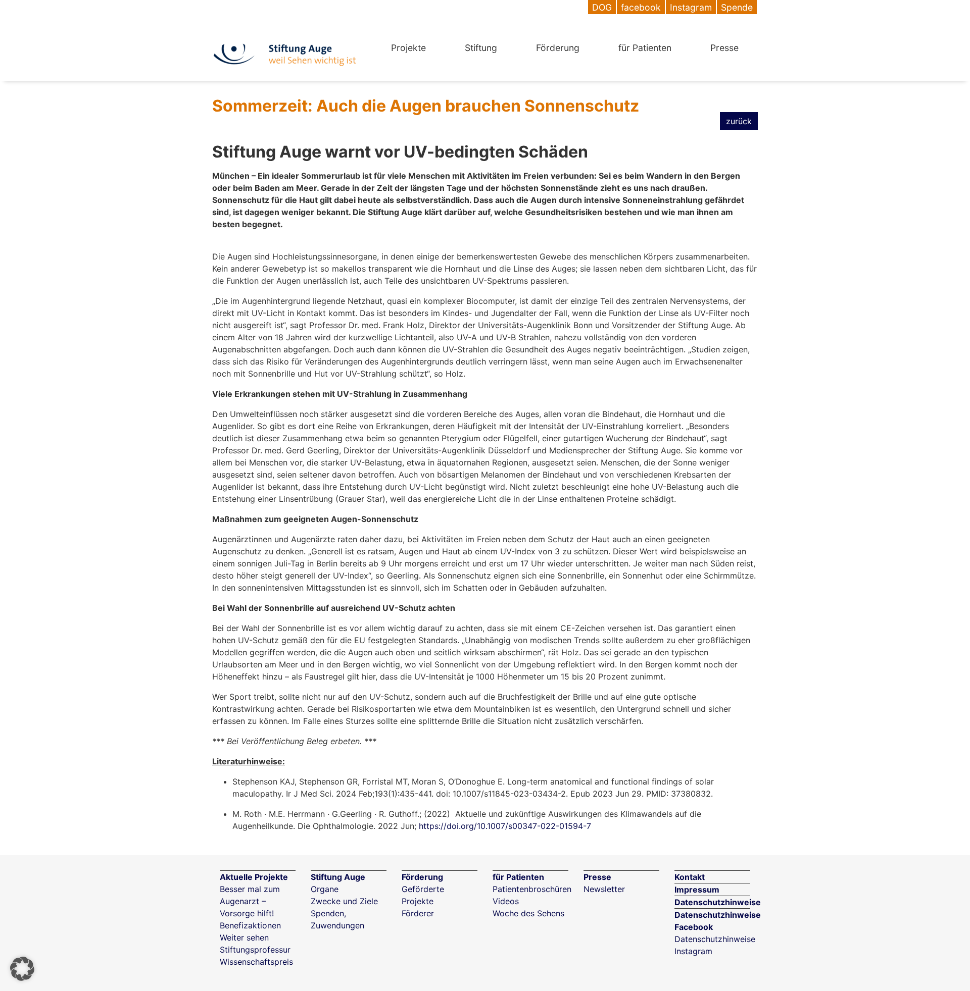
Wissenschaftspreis (256, 962)
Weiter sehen (244, 937)
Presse (724, 47)
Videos (506, 901)
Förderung (557, 47)
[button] (22, 969)
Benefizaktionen (250, 925)
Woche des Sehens (528, 913)
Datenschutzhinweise (717, 902)
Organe (324, 889)
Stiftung (481, 47)
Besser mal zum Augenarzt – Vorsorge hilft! (250, 901)
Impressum (696, 889)
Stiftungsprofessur (255, 950)
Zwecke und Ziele (344, 901)
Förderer (418, 913)
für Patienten (644, 47)
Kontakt (689, 877)
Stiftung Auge (338, 877)
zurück (739, 121)
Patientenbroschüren (532, 889)
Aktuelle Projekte (254, 877)
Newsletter (604, 889)
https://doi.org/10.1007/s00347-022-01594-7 (505, 826)
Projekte (408, 47)
